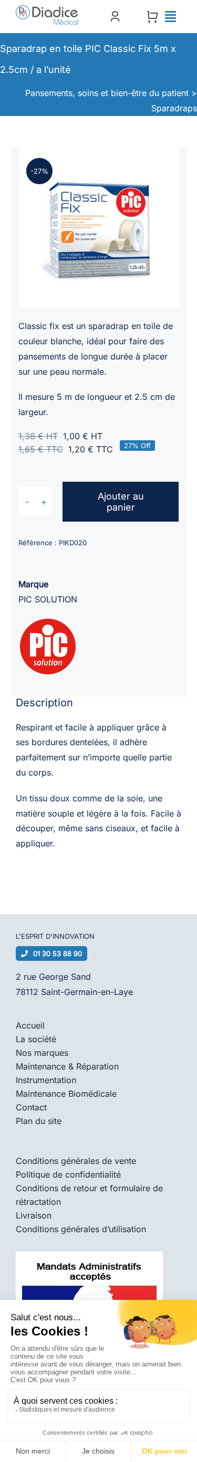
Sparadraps (174, 108)
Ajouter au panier (121, 502)
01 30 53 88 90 (57, 953)
